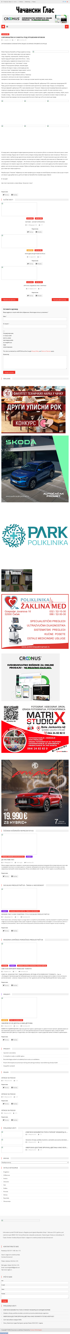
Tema (2, 1289)
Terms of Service (46, 351)
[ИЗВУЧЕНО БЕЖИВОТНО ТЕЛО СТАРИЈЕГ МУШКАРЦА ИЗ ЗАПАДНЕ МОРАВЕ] (12, 1134)
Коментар (6, 354)
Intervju (4, 965)
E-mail (3, 1285)
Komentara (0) (22, 40)
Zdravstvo (6, 1182)
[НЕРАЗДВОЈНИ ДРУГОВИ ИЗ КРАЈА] (35, 241)
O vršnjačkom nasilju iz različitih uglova (13, 1056)
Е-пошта (6, 324)
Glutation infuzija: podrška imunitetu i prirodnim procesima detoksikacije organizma (25, 1313)
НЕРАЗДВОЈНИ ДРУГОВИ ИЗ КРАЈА (35, 254)
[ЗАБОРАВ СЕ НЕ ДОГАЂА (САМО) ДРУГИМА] (35, 1007)
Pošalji (4, 1301)
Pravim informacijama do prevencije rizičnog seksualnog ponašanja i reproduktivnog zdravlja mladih (30, 1063)
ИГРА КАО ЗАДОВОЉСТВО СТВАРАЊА (35, 285)
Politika (5, 1188)
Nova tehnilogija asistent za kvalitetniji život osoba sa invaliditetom (21, 1059)
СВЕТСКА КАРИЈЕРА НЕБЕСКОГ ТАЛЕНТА (16, 969)
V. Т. (15, 40)
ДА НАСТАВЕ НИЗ (7, 860)
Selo (4, 1185)
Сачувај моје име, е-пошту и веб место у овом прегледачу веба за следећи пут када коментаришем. (8, 340)
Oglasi (6, 1072)
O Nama (21, 2)
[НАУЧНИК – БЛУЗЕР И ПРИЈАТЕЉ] (35, 209)
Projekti (29, 857)
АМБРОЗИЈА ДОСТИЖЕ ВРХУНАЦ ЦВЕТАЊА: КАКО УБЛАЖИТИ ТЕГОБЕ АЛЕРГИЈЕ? (28, 1316)
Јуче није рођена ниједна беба (12, 1320)
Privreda (5, 1191)
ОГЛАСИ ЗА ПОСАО (8, 1078)
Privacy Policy (35, 351)
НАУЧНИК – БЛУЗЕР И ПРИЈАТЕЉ (35, 222)
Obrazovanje (6, 1201)
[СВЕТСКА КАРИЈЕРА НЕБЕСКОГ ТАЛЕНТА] (35, 953)
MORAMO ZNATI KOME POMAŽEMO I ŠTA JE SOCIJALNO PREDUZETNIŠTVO (25, 914)
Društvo (30, 250)
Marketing (27, 2)
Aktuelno (30, 218)
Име (5, 316)
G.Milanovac (6, 1175)
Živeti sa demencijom (16, 1020)
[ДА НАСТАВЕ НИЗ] (35, 844)
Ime (2, 1280)
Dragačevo (6, 1172)
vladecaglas (19, 862)
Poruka (3, 1293)
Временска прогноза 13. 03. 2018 (11, 300)
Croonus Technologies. (36, 1330)
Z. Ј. (40, 257)
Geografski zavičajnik (9, 1066)
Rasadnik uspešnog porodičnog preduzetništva (23, 940)
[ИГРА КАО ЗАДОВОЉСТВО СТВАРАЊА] (35, 273)
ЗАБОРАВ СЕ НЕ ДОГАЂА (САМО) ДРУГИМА (17, 1023)
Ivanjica (5, 1178)
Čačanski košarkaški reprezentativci (18, 831)
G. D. (16, 1080)
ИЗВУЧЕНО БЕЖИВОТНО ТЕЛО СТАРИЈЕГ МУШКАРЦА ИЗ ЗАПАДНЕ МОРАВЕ (26, 1310)
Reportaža (5, 34)
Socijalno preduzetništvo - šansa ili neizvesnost (23, 885)
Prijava (33, 2)
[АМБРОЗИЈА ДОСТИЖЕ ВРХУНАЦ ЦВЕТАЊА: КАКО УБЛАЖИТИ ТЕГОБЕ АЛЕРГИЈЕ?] (12, 1149)
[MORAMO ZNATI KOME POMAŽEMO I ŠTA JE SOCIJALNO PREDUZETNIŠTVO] (35, 898)
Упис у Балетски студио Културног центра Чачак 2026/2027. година (23, 1323)
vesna (17, 1026)
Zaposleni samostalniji (9, 1053)
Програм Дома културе (60, 300)
